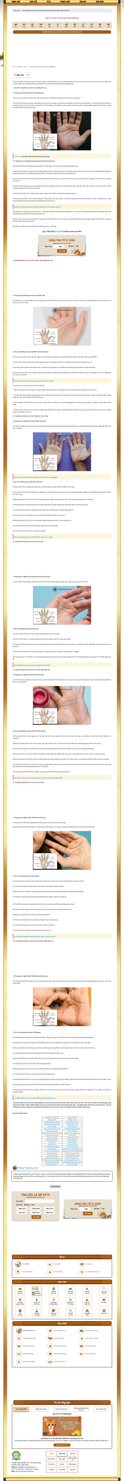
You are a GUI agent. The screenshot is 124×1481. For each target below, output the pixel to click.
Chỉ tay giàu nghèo (52, 1140)
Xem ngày (100, 1)
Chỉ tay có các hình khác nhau (72, 1149)
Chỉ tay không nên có (52, 1164)
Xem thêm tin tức (62, 1445)
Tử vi (49, 1)
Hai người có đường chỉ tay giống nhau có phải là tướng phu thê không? (38, 778)
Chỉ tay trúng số (72, 1126)
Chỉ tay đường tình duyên (52, 1122)
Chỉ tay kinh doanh (72, 1146)
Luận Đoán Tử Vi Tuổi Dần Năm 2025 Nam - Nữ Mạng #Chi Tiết (62, 1438)
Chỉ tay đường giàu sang (52, 1124)
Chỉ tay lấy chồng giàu (52, 1146)
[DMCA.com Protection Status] (16, 1456)
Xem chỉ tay (18, 156)
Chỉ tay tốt (52, 1142)
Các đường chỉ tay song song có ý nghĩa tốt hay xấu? (32, 665)
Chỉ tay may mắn (52, 1137)
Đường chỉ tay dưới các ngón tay (52, 1133)
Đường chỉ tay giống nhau (72, 1133)
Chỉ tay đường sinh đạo (72, 1155)
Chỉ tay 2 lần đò (72, 1117)
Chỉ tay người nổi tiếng (52, 1162)
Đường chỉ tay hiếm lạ (52, 1117)
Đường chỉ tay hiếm (72, 1157)
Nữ (77, 246)
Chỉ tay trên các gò (72, 1124)
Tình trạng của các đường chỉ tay (52, 1160)
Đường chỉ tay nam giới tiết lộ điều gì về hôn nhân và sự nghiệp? (36, 477)
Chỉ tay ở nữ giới (52, 1155)
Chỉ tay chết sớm (72, 1131)
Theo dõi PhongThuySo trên (38, 66)
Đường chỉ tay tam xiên (72, 1153)
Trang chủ (16, 1)
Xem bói (83, 1)
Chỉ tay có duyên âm (52, 1135)
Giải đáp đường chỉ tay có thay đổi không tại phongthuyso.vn (35, 1098)
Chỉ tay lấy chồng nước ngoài (72, 1162)
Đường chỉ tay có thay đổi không (72, 1151)
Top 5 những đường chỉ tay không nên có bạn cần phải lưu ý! (34, 936)
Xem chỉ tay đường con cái (52, 1128)
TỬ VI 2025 (58, 231)
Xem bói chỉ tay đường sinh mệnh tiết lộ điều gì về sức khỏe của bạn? (37, 207)
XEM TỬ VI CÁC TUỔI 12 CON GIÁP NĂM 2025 (62, 18)
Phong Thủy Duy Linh (28, 1168)
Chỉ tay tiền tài (72, 1142)
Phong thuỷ (65, 1)
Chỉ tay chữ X (72, 1120)
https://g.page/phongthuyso (24, 1471)
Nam (72, 246)
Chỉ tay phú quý (72, 1140)
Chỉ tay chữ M (52, 1120)
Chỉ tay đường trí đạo (72, 1122)
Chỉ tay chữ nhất (72, 1144)
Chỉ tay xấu (72, 1135)
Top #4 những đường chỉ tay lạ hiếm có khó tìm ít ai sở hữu (34, 381)
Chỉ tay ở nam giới (72, 1137)
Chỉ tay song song (52, 1131)
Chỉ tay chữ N (52, 1144)
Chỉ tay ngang (52, 1126)
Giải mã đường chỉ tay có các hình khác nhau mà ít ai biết (33, 537)
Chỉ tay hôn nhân (72, 1164)
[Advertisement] (62, 49)
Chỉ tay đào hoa (52, 1153)
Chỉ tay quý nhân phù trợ (72, 1160)
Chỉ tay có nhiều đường (52, 1151)
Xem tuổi (33, 1)
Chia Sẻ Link (56, 1186)
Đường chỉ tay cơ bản (52, 1157)
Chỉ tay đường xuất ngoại (72, 1128)
